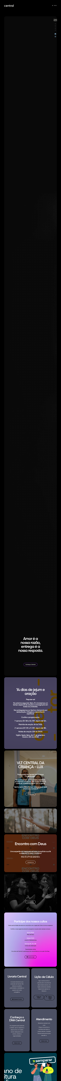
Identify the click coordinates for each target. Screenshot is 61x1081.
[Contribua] (55, 28)
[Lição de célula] (55, 25)
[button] (30, 664)
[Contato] (55, 30)
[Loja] (55, 27)
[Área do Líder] (55, 23)
